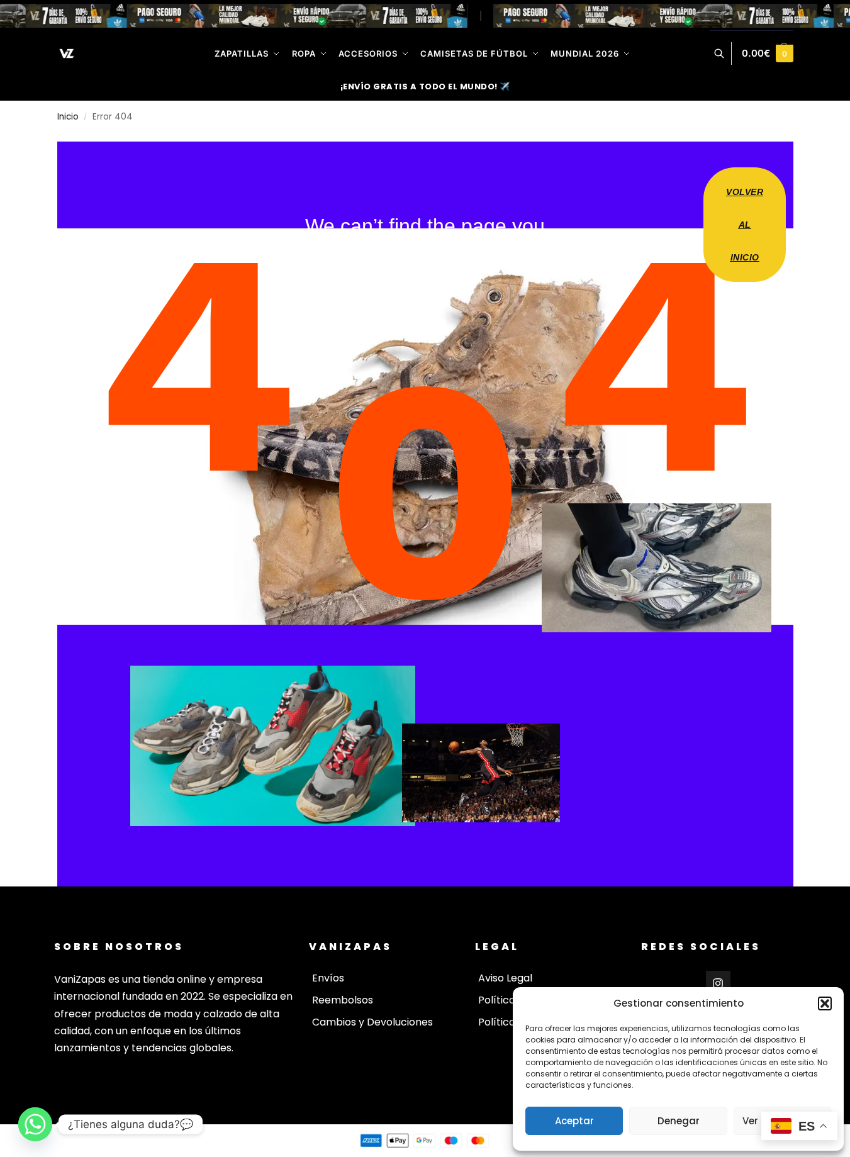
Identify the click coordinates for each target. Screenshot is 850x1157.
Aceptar (574, 1120)
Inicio (68, 117)
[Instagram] (718, 983)
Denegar (678, 1120)
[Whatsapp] (35, 1124)
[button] (825, 1003)
